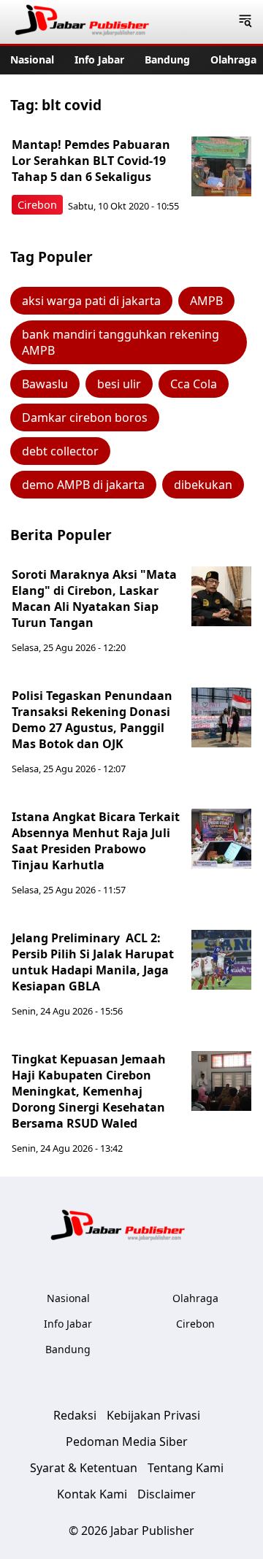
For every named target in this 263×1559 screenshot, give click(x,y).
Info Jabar (99, 59)
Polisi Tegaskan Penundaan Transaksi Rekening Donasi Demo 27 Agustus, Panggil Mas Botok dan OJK (92, 720)
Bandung (167, 59)
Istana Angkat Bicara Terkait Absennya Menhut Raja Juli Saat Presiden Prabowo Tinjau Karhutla (96, 841)
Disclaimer (166, 1494)
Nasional (32, 59)
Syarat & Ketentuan (83, 1468)
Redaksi (74, 1415)
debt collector (60, 451)
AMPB (206, 301)
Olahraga (233, 59)
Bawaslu (45, 384)
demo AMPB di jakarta (83, 485)
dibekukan (203, 485)
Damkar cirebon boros (85, 417)
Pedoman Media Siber (127, 1441)
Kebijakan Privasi (153, 1415)
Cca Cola (193, 384)
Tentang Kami (186, 1468)
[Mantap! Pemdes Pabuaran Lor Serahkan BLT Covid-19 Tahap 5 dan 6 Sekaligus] (221, 166)
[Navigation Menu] (245, 21)
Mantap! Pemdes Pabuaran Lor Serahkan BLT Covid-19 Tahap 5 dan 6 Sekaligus (91, 160)
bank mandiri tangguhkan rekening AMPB (120, 342)
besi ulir (119, 384)
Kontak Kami (92, 1494)
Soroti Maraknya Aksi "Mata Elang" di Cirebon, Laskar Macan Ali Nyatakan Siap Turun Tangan (94, 598)
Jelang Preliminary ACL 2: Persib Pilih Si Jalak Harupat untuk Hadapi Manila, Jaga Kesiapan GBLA (93, 962)
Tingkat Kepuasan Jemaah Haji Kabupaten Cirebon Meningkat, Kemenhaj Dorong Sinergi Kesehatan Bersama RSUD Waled (89, 1091)
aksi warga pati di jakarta (91, 301)
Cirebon (37, 205)
